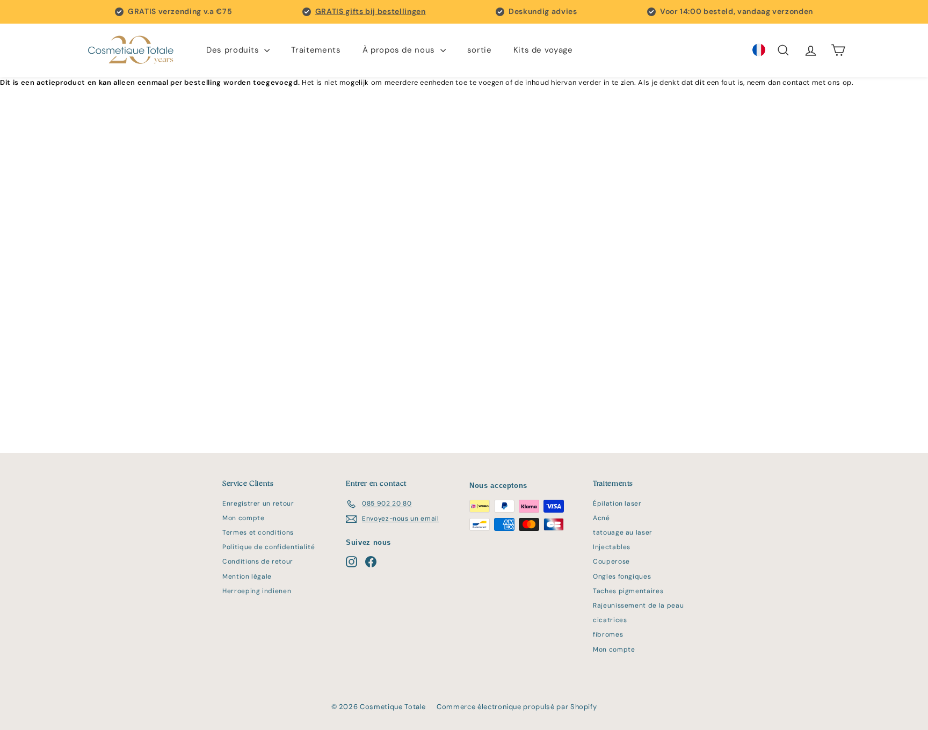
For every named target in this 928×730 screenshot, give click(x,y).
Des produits (234, 50)
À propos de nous (400, 50)
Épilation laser (617, 503)
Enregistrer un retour (258, 503)
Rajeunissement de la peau (638, 605)
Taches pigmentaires (628, 591)
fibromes (608, 634)
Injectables (611, 547)
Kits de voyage (543, 50)
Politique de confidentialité (268, 547)
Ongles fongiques (622, 576)
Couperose (611, 561)
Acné (601, 518)
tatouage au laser (623, 532)
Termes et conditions (258, 532)
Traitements (315, 50)
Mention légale (247, 576)
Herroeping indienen (256, 591)
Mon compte (243, 518)
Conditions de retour (257, 561)
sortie (479, 50)
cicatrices (610, 620)
